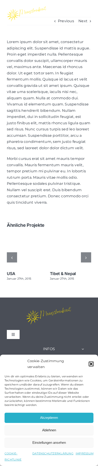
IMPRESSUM (84, 453)
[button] (91, 364)
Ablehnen (49, 430)
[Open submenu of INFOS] (82, 349)
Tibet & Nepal (63, 273)
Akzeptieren (49, 418)
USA (11, 273)
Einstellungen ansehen (49, 442)
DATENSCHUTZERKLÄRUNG (52, 453)
